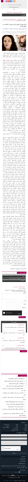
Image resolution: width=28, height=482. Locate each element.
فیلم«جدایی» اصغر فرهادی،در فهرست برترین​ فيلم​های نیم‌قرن (14, 275)
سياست (25, 430)
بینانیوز (12, 475)
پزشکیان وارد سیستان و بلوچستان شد (17, 378)
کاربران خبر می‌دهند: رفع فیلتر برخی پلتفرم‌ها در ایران (14, 393)
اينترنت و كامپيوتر (14, 430)
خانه (24, 19)
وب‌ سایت (24, 307)
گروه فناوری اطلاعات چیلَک (8, 480)
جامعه (17, 424)
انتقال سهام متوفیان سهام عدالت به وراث (16, 404)
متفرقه (7, 425)
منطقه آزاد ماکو (6, 427)
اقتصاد (26, 425)
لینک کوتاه (14, 32)
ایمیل (24, 304)
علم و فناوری (6, 424)
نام (25, 300)
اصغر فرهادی (17, 268)
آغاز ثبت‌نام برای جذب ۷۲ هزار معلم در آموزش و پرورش (14, 398)
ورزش (16, 427)
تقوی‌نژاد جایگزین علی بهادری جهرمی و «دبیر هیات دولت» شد (14, 389)
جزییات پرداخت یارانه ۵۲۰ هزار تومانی (17, 406)
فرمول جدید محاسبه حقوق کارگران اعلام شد (15, 401)
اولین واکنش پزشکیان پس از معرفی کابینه (16, 385)
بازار (26, 427)
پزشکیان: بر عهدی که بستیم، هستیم (17, 383)
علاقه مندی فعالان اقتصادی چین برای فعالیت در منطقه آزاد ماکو (14, 414)
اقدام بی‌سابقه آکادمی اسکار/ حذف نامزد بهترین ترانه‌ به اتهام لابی (14, 279)
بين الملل (25, 428)
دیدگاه (24, 292)
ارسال (14, 453)
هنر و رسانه (20, 19)
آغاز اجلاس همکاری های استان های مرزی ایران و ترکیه (14, 410)
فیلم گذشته (12, 268)
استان (26, 424)
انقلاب (17, 425)
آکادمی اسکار (23, 268)
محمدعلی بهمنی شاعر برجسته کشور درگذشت (15, 381)
